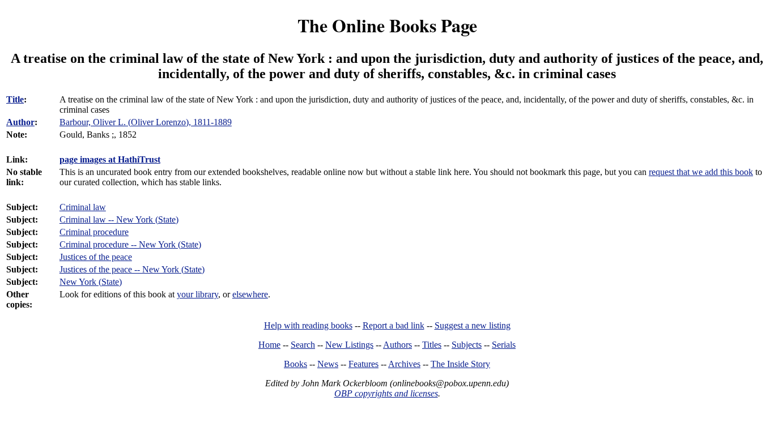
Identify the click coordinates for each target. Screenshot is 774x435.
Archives (404, 364)
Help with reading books (308, 325)
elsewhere (250, 294)
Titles (431, 344)
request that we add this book (701, 172)
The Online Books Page (387, 25)
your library (197, 294)
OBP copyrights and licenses (386, 393)
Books (295, 364)
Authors (397, 344)
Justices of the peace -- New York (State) (132, 269)
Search (303, 344)
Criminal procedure (94, 232)
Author (20, 122)
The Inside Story (460, 364)
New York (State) (90, 282)
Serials (504, 344)
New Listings (349, 344)
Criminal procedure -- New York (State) (130, 244)
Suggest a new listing (473, 325)
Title (15, 99)
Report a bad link (393, 325)
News (327, 364)
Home (269, 344)
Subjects (467, 344)
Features (363, 364)
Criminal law (82, 207)
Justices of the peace (95, 257)
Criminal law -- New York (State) (118, 219)
